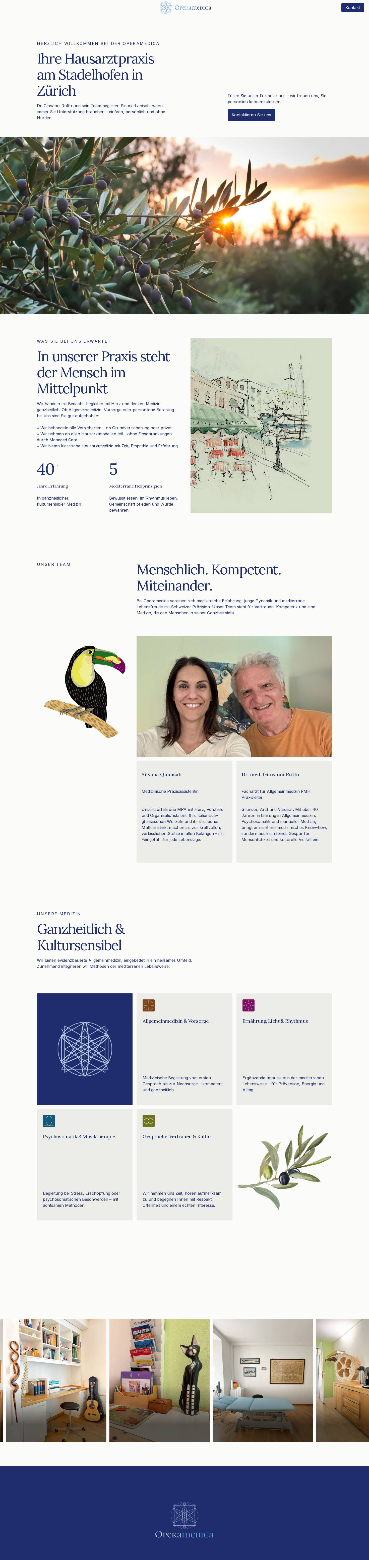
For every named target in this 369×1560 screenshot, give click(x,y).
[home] (186, 8)
